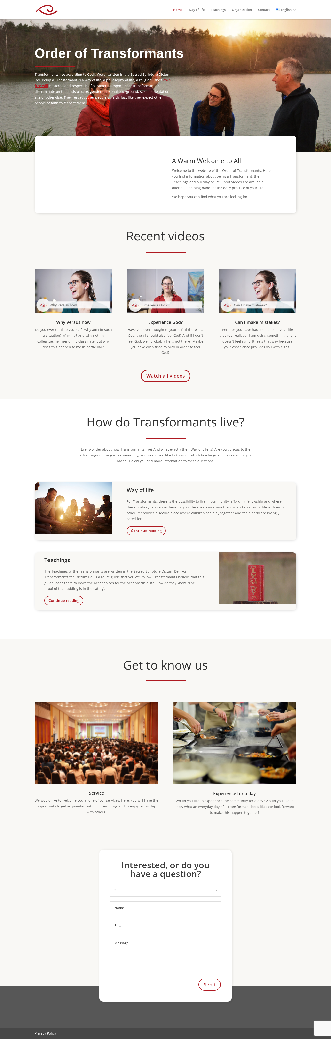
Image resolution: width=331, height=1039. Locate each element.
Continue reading (146, 530)
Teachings (218, 10)
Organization (242, 10)
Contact (264, 10)
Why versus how (73, 322)
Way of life (197, 10)
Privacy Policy (45, 1033)
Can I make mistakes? (257, 322)
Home (177, 10)
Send (209, 984)
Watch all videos (165, 376)
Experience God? (165, 322)
